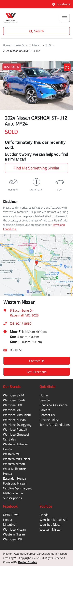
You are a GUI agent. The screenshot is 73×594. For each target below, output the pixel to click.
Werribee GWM (13, 395)
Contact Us (36, 360)
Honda (7, 519)
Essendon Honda (14, 478)
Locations (63, 4)
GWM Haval (11, 514)
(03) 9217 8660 (20, 323)
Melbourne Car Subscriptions (13, 495)
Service (45, 400)
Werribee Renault (15, 429)
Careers (45, 409)
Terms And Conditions (55, 424)
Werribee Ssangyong (17, 424)
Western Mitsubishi (16, 458)
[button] (65, 18)
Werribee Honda (14, 400)
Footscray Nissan (15, 483)
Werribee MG (12, 409)
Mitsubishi (10, 524)
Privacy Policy (49, 419)
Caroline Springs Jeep (17, 488)
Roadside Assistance (54, 405)
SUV (48, 45)
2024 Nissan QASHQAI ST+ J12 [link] (21, 51)
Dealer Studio (27, 562)
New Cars (21, 45)
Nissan (36, 45)
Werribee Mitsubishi (17, 414)
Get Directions (36, 371)
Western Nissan (14, 463)
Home (6, 45)
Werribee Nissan (14, 419)
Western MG (11, 453)
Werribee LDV (12, 405)
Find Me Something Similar (36, 168)
